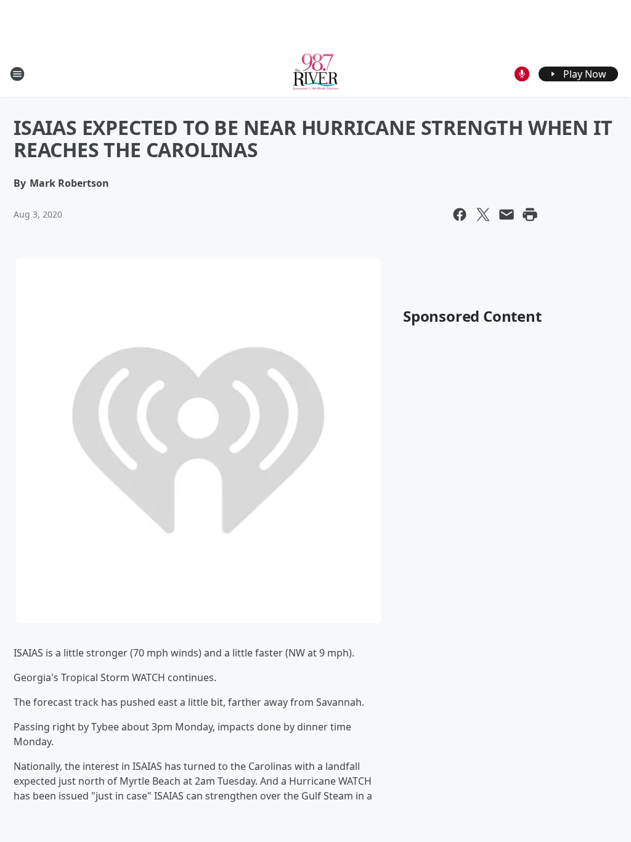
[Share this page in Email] (506, 214)
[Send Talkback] (522, 74)
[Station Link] (316, 74)
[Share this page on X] (483, 214)
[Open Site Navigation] (17, 74)
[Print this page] (530, 214)
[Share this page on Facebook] (459, 214)
